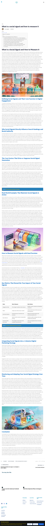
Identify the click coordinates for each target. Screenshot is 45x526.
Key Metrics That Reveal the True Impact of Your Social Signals (14, 43)
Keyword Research (40, 501)
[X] (3, 32)
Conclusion (6, 46)
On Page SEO (39, 504)
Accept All (41, 524)
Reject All (35, 524)
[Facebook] (39, 461)
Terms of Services (33, 503)
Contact (24, 503)
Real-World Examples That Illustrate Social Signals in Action (13, 41)
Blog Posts (31, 500)
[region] (22, 523)
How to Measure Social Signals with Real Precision (12, 42)
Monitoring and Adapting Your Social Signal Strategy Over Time (14, 45)
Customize (29, 524)
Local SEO (3, 510)
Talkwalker (23, 267)
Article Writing (39, 502)
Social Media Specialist (3, 516)
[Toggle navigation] (37, 2)
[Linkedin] (6, 32)
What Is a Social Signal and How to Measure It (10, 36)
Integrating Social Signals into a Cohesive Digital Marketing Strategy (15, 44)
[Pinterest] (42, 461)
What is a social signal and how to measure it (21, 461)
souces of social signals (11, 461)
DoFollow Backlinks (3, 513)
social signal (5, 461)
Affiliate (24, 500)
